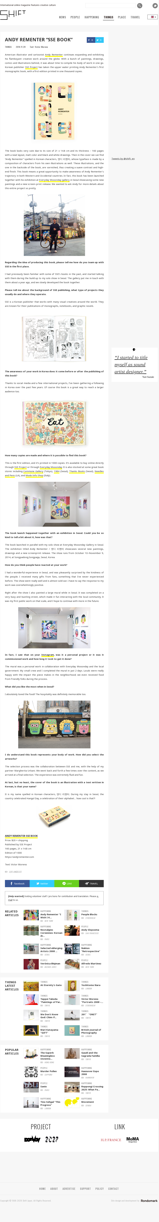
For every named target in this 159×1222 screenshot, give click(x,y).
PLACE (122, 17)
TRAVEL (135, 17)
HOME (42, 1189)
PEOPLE (75, 17)
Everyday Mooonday (51, 467)
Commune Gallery (33, 471)
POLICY (99, 1189)
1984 (56, 471)
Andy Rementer (54, 54)
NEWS (62, 17)
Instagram (47, 654)
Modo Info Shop (34, 475)
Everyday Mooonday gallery (54, 179)
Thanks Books (77, 471)
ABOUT (54, 1189)
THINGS (108, 17)
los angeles (15, 871)
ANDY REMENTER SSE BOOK (21, 836)
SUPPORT (85, 1189)
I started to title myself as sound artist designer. (131, 364)
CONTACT (113, 1189)
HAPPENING (92, 17)
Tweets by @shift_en (123, 158)
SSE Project (31, 67)
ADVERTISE (69, 1189)
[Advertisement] (134, 134)
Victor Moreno (41, 46)
